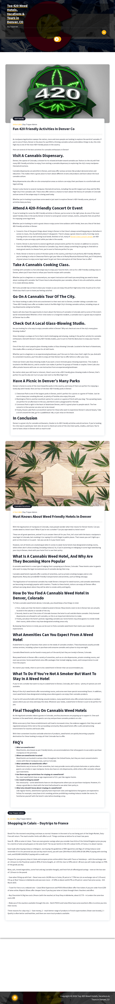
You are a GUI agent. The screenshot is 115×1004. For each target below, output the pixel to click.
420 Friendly (19, 118)
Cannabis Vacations (22, 506)
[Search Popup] (104, 32)
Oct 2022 (17, 124)
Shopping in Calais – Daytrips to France (38, 823)
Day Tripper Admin (16, 813)
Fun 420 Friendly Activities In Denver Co (44, 129)
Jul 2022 (12, 819)
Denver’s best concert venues (81, 236)
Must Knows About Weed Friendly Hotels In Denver (52, 516)
